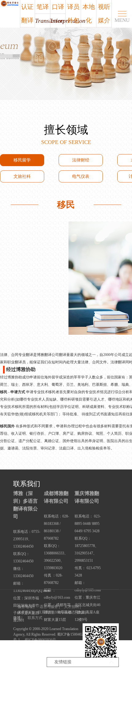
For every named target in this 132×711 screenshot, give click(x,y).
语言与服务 (49, 607)
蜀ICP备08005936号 (40, 640)
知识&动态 (66, 612)
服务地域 (25, 607)
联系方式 (35, 618)
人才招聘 (71, 607)
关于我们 (25, 612)
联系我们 (45, 612)
